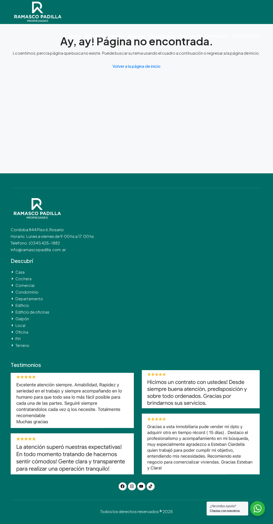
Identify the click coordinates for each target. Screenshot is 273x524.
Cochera (23, 278)
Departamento (29, 298)
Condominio (26, 292)
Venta (74, 36)
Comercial (24, 285)
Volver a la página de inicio (136, 66)
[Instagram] (132, 486)
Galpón (22, 318)
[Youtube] (141, 486)
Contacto (216, 36)
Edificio (22, 305)
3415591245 (246, 36)
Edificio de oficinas (32, 312)
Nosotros (190, 36)
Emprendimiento (104, 36)
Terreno (22, 345)
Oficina (21, 332)
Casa (20, 272)
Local (20, 325)
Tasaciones (162, 36)
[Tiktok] (151, 486)
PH (18, 338)
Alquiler (136, 36)
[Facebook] (123, 486)
